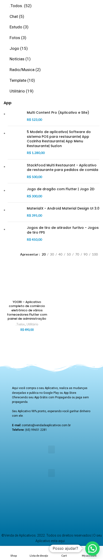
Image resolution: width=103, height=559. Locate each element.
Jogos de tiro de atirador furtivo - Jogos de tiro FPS (63, 230)
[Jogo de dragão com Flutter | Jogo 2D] (15, 193)
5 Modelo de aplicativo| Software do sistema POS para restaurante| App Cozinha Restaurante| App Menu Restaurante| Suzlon (59, 139)
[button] (51, 449)
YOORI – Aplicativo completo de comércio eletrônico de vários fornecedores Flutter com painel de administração (27, 310)
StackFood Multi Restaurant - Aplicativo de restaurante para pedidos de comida (62, 167)
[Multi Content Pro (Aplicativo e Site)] (15, 116)
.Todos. (20, 324)
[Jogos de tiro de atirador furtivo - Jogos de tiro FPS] (15, 234)
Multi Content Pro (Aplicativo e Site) (58, 112)
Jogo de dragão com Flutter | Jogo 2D (60, 189)
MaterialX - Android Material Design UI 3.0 (63, 208)
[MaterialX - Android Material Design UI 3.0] (15, 212)
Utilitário (32, 324)
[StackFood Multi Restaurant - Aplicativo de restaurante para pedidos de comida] (15, 171)
